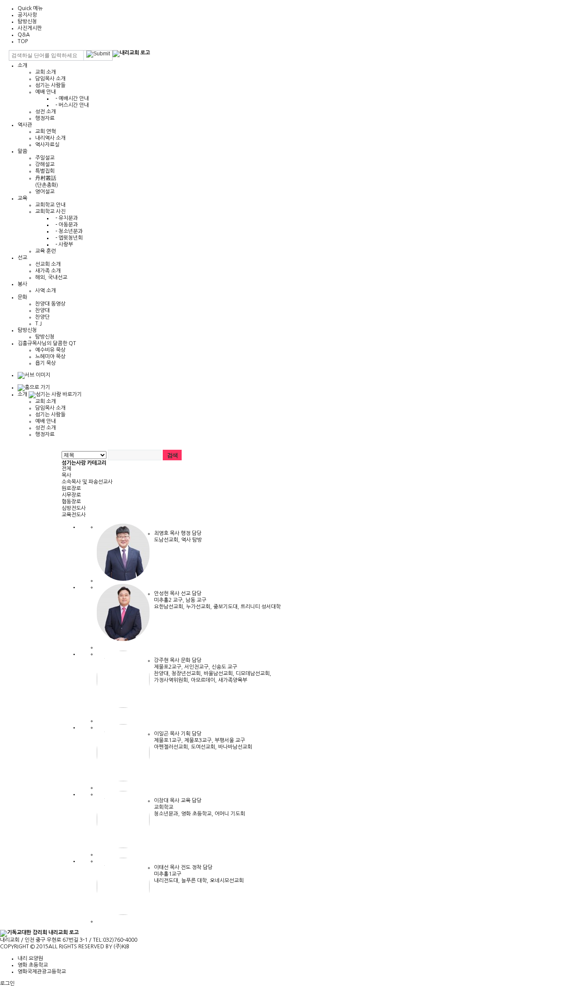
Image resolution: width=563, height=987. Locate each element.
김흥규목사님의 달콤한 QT (47, 343)
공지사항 (27, 15)
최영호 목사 (167, 533)
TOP (23, 41)
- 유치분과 (65, 218)
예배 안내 (45, 92)
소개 (22, 65)
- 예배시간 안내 (71, 98)
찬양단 (42, 317)
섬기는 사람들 (50, 85)
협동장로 (71, 501)
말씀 (22, 151)
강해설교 (45, 164)
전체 (66, 468)
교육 (22, 198)
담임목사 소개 (50, 78)
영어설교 (45, 191)
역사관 (25, 124)
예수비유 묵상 (50, 350)
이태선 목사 (167, 867)
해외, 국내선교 (51, 277)
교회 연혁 (45, 131)
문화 (22, 297)
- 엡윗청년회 (68, 237)
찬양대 (42, 310)
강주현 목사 (167, 660)
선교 (22, 257)
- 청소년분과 (68, 231)
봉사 (22, 284)
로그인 (7, 983)
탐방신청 (27, 21)
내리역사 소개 (50, 138)
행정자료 (45, 118)
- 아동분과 (65, 224)
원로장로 (71, 488)
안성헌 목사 (167, 593)
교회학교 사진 (50, 211)
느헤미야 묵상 (50, 356)
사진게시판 (30, 28)
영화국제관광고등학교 (42, 971)
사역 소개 (45, 290)
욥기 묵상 (45, 363)
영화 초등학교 (33, 965)
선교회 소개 (48, 264)
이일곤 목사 (167, 733)
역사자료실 (47, 144)
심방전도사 (74, 508)
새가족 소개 (48, 270)
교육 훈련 (45, 251)
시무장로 (71, 495)
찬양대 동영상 (50, 303)
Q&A (24, 34)
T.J (38, 323)
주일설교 (45, 157)
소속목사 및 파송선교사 (87, 481)
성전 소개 (45, 111)
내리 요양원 (30, 958)
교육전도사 (74, 514)
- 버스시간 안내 (71, 105)
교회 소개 (45, 72)
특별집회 (45, 171)
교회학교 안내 (50, 205)
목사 (66, 475)
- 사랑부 (63, 244)
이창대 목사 (167, 800)
